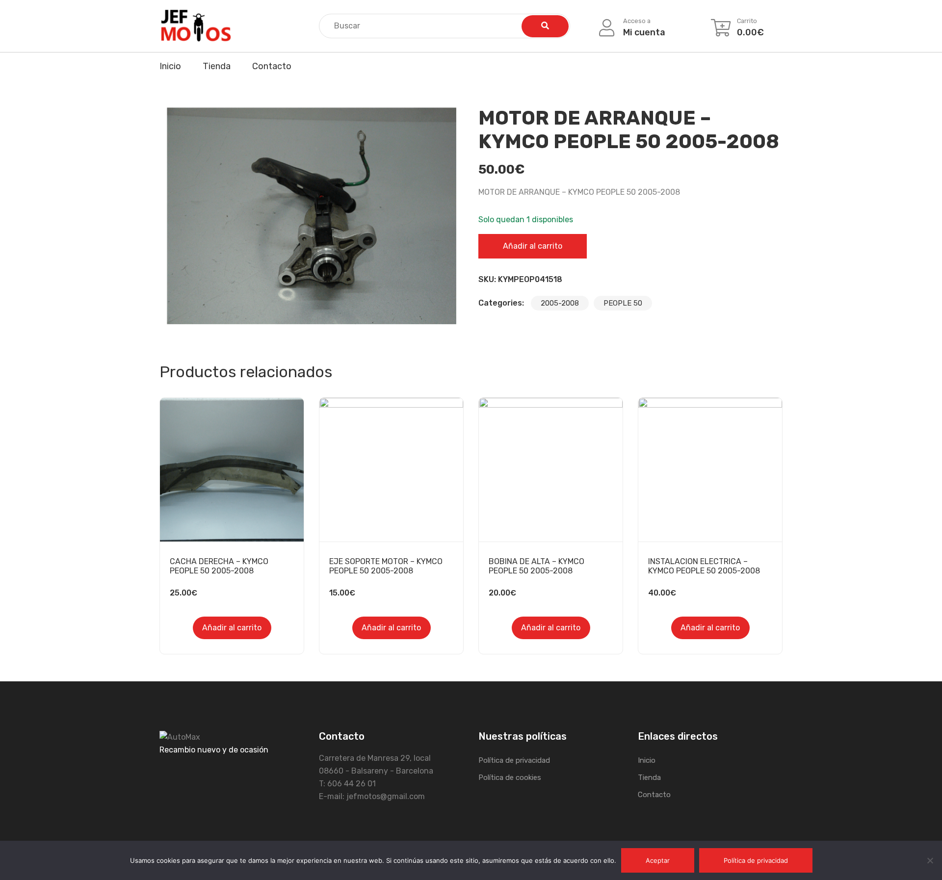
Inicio (170, 66)
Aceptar (658, 860)
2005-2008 (560, 303)
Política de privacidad (514, 760)
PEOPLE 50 (622, 303)
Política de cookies (509, 777)
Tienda (217, 66)
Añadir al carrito (532, 246)
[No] (930, 860)
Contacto (271, 66)
